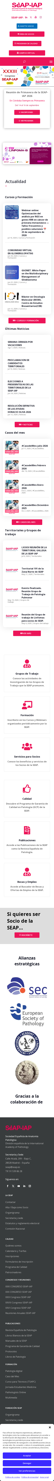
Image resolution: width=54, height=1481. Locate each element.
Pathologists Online (15, 1392)
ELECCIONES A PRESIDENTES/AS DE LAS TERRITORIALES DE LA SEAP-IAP (20, 386)
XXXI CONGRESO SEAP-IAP (18, 1286)
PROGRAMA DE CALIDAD (27, 43)
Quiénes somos (13, 1245)
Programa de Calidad (16, 1266)
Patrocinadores (13, 1272)
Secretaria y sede (14, 1420)
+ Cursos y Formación (27, 320)
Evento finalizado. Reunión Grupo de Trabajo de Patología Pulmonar (33, 593)
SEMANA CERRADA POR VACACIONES (20, 343)
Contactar (10, 1202)
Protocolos (11, 1351)
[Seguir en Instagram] (30, 1186)
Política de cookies (12, 1477)
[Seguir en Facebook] (7, 1186)
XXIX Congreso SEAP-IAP (18, 1297)
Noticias (22, 347)
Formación (27, 715)
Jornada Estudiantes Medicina (20, 1387)
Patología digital (13, 1371)
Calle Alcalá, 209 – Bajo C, (18, 1158)
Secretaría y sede (14, 1218)
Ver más (27, 633)
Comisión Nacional (15, 1228)
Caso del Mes (12, 1376)
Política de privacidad (29, 1477)
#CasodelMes (38, 448)
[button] (49, 1427)
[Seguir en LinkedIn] (24, 1186)
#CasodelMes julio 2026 (35, 445)
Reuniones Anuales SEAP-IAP (20, 1313)
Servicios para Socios (27, 756)
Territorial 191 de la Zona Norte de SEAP (33, 570)
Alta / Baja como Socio (16, 1207)
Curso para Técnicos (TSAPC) (20, 1381)
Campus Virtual (27, 53)
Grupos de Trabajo (27, 673)
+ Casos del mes (27, 522)
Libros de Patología (15, 1356)
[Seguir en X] (13, 1186)
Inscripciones (27, 112)
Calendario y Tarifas (15, 1251)
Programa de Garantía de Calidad (22, 1346)
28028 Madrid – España (17, 1162)
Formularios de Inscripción (19, 1261)
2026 (23, 492)
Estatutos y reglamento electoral (22, 1223)
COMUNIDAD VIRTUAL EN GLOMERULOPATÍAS (20, 252)
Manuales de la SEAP (16, 1340)
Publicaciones (27, 840)
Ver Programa (27, 121)
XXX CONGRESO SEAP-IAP (18, 1291)
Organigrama (12, 1212)
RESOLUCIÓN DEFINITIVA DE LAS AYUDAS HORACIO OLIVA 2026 (21, 409)
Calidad (27, 798)
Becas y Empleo (27, 881)
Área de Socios (27, 34)
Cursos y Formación (27, 237)
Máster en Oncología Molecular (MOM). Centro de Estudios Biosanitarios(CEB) (33, 301)
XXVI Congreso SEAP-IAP (18, 1307)
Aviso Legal (44, 1477)
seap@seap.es (12, 1167)
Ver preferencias (27, 1470)
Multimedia (11, 1397)
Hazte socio (27, 26)
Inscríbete (27, 935)
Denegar (27, 1463)
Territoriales (36, 556)
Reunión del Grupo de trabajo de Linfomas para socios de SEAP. (33, 617)
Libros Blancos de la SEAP (18, 1335)
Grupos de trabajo (41, 623)
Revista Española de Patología (21, 1330)
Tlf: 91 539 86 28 (13, 1171)
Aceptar (27, 1455)
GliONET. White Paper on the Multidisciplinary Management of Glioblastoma (35, 275)
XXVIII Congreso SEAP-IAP (18, 1302)
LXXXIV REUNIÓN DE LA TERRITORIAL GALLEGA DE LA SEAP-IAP (34, 550)
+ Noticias (27, 424)
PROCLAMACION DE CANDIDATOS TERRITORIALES (18, 363)
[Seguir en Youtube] (18, 1186)
